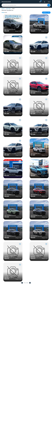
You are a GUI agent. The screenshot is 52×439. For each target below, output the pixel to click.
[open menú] (48, 1)
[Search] (48, 5)
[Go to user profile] (44, 1)
